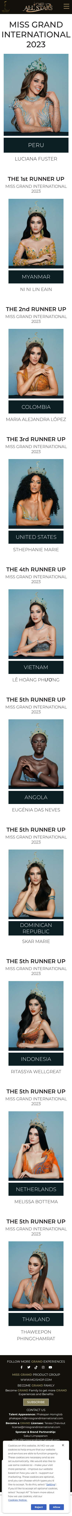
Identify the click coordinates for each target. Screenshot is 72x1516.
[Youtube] (50, 1367)
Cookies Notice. (17, 1499)
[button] (66, 6)
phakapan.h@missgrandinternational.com (36, 1418)
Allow (56, 1507)
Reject (39, 1507)
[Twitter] (28, 1367)
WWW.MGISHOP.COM (36, 1379)
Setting (50, 1484)
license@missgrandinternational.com (36, 1427)
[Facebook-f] (21, 1367)
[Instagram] (43, 1367)
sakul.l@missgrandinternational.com (36, 1439)
